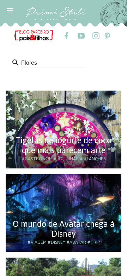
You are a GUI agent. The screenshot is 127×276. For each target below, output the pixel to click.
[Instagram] (95, 35)
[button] (9, 9)
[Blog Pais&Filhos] (33, 35)
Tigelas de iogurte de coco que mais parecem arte (63, 145)
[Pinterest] (107, 35)
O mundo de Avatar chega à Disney (64, 228)
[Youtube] (80, 35)
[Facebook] (66, 35)
